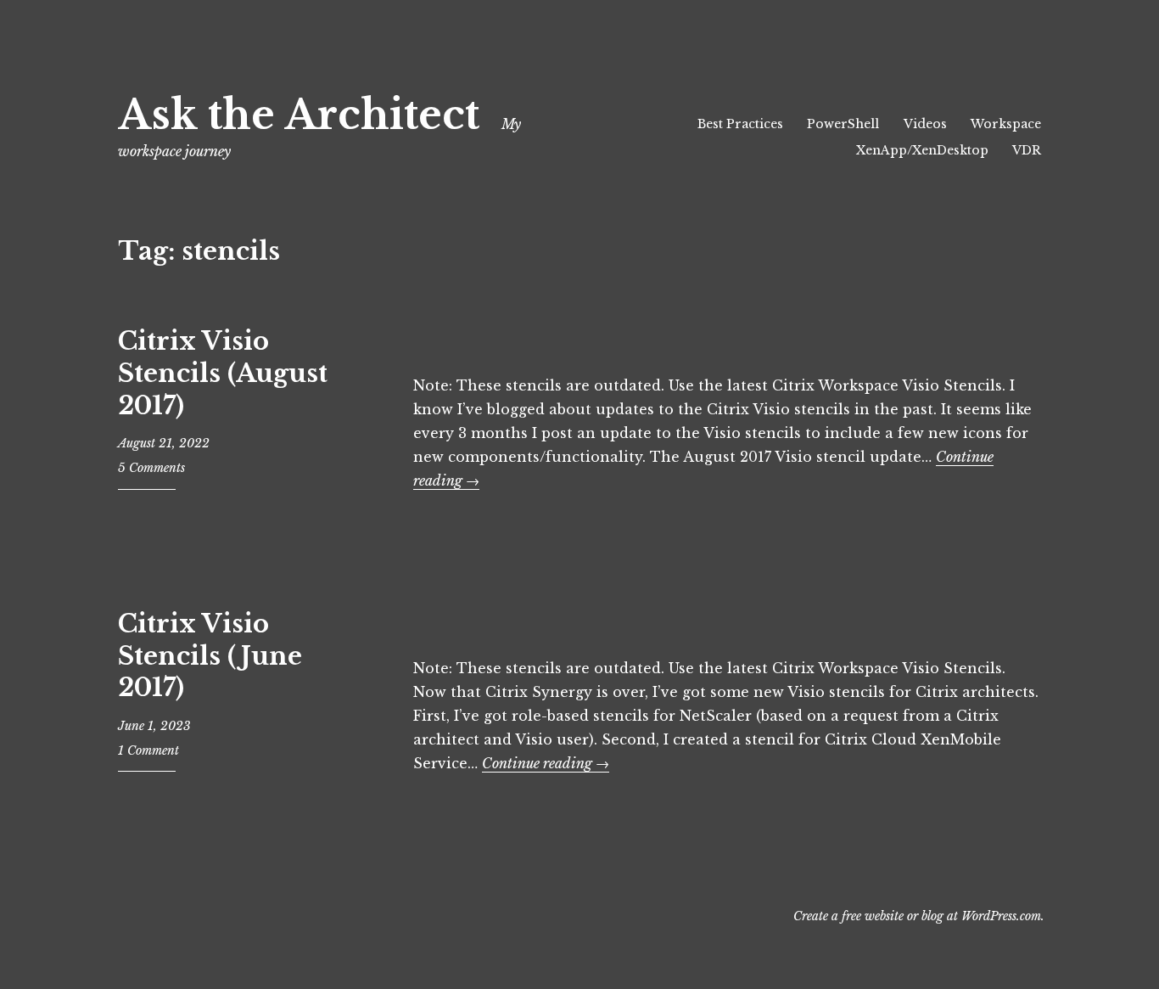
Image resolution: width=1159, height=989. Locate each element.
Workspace (1006, 124)
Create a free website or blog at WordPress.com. (918, 916)
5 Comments (151, 467)
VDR (1026, 150)
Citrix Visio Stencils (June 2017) (210, 656)
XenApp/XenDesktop (922, 150)
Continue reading (545, 763)
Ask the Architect (298, 115)
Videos (925, 124)
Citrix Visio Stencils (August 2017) (223, 373)
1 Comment (148, 750)
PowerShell (843, 124)
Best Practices (740, 124)
